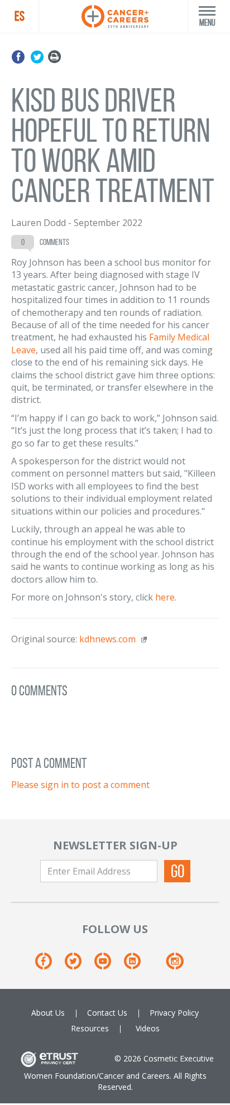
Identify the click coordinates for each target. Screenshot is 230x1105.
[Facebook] (20, 57)
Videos (148, 1028)
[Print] (54, 57)
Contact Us (107, 1012)
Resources (90, 1028)
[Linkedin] (137, 964)
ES (20, 16)
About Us (48, 1012)
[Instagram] (174, 964)
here (165, 597)
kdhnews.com (107, 639)
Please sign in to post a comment (80, 785)
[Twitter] (37, 57)
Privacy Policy (174, 1012)
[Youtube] (108, 964)
